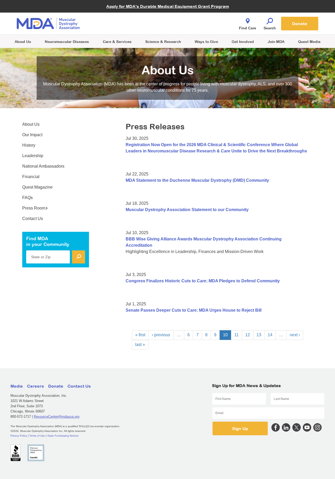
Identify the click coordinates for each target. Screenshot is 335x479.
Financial (31, 176)
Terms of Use (37, 435)
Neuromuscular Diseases (67, 41)
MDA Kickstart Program (191, 26)
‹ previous (161, 335)
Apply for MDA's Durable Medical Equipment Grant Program (167, 6)
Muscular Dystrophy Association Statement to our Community (187, 209)
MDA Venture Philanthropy (193, 17)
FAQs (27, 197)
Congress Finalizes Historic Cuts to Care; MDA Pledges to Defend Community (203, 281)
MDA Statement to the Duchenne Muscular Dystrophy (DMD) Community (197, 180)
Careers (35, 386)
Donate (299, 23)
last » (140, 344)
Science (163, 41)
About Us (23, 41)
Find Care (247, 28)
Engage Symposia (115, 15)
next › (295, 335)
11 (236, 335)
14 (270, 335)
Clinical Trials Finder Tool (120, 17)
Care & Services (117, 41)
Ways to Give (206, 41)
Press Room (33, 208)
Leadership (32, 155)
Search (270, 28)
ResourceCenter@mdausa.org (56, 417)
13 (258, 335)
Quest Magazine (37, 187)
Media (16, 386)
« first (140, 335)
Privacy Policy (18, 435)
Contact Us (32, 218)
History (28, 145)
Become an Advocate (117, 13)
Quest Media (309, 41)
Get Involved (243, 41)
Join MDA (276, 41)
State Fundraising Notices (63, 435)
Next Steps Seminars (117, 24)
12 (247, 335)
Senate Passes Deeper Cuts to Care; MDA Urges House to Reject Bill (193, 310)
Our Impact (32, 135)
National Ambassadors (43, 166)
